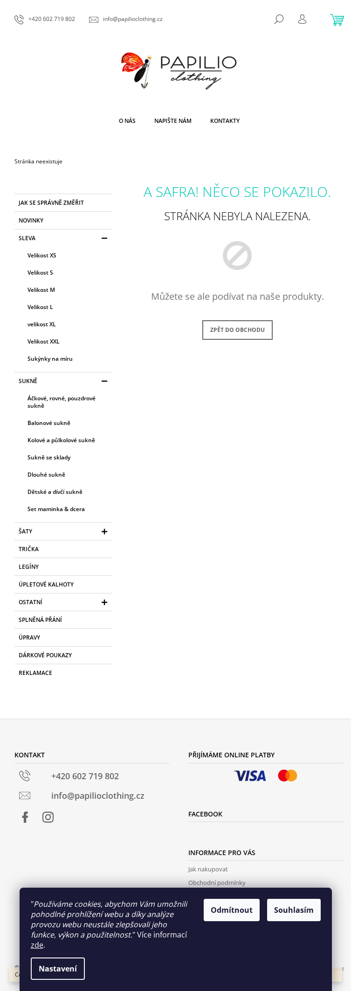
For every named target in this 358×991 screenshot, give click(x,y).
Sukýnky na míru (50, 359)
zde (37, 945)
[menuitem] (127, 121)
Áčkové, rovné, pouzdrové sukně (62, 402)
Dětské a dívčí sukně (55, 492)
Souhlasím (294, 910)
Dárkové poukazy (45, 655)
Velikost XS (42, 255)
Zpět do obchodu (237, 330)
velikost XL (42, 324)
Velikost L (40, 307)
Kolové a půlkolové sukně (61, 440)
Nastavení (58, 969)
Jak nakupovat (208, 869)
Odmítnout (232, 910)
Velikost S (40, 272)
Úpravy (29, 637)
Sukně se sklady (49, 457)
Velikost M (41, 290)
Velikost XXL (44, 341)
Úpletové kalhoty (46, 584)
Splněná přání (40, 620)
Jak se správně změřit (51, 203)
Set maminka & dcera (56, 509)
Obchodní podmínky (217, 882)
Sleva (27, 238)
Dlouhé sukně (46, 475)
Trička (29, 549)
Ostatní (30, 602)
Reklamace (35, 673)
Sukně (28, 381)
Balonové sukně (49, 423)
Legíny (29, 567)
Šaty (25, 531)
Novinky (31, 220)
